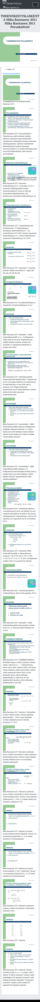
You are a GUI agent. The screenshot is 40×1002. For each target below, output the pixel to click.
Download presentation (11, 74)
